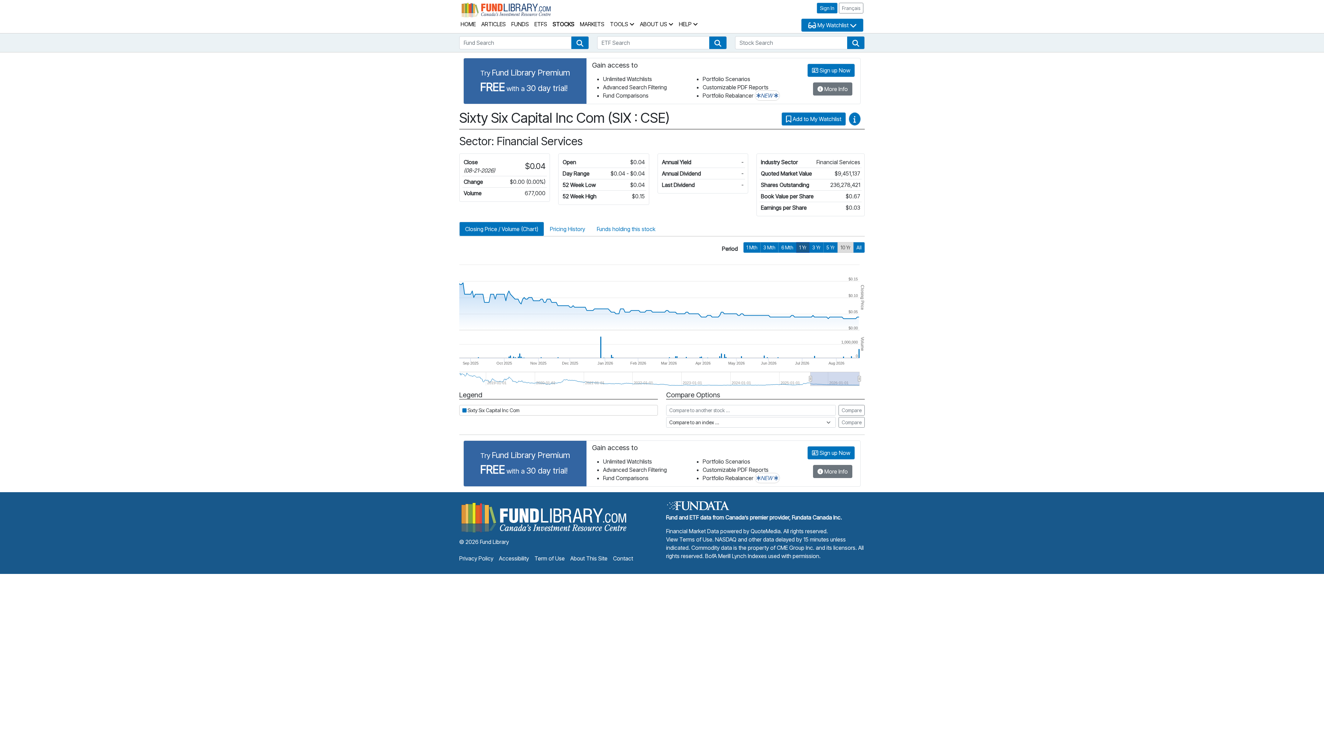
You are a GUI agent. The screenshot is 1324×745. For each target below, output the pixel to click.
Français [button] (851, 8)
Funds (520, 24)
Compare (852, 410)
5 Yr (830, 247)
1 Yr (802, 247)
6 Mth (787, 247)
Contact (623, 558)
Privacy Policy (476, 558)
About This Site (589, 558)
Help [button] (686, 24)
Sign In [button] (827, 8)
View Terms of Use (689, 539)
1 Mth (752, 247)
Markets (592, 24)
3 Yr (816, 247)
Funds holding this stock (626, 229)
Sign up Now (834, 70)
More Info (835, 89)
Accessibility (514, 558)
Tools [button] (620, 24)
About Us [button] (654, 24)
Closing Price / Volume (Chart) (501, 229)
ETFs (540, 24)
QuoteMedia (766, 531)
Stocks (563, 24)
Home (468, 24)
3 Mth (769, 247)
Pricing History (567, 229)
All (859, 247)
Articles (493, 24)
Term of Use (549, 558)
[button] (580, 43)
